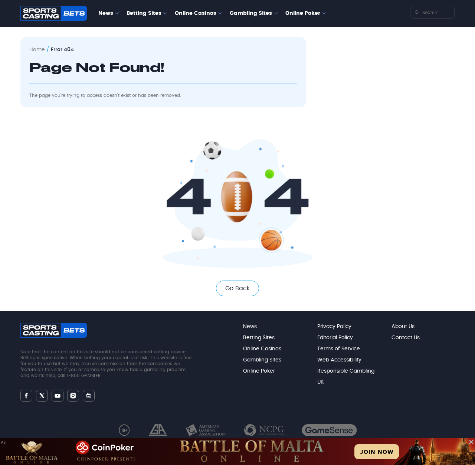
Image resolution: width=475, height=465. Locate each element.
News (105, 13)
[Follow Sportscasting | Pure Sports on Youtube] (57, 396)
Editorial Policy (335, 337)
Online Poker (302, 13)
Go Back (237, 288)
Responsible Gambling (345, 371)
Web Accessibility (339, 360)
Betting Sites (144, 13)
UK (320, 382)
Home (37, 49)
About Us (403, 326)
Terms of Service (338, 348)
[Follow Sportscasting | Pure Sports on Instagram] (73, 396)
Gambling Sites (251, 13)
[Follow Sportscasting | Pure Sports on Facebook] (26, 396)
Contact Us (406, 337)
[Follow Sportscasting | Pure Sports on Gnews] (88, 395)
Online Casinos (195, 13)
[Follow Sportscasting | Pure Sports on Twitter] (42, 396)
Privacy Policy (334, 326)
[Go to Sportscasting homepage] (53, 13)
